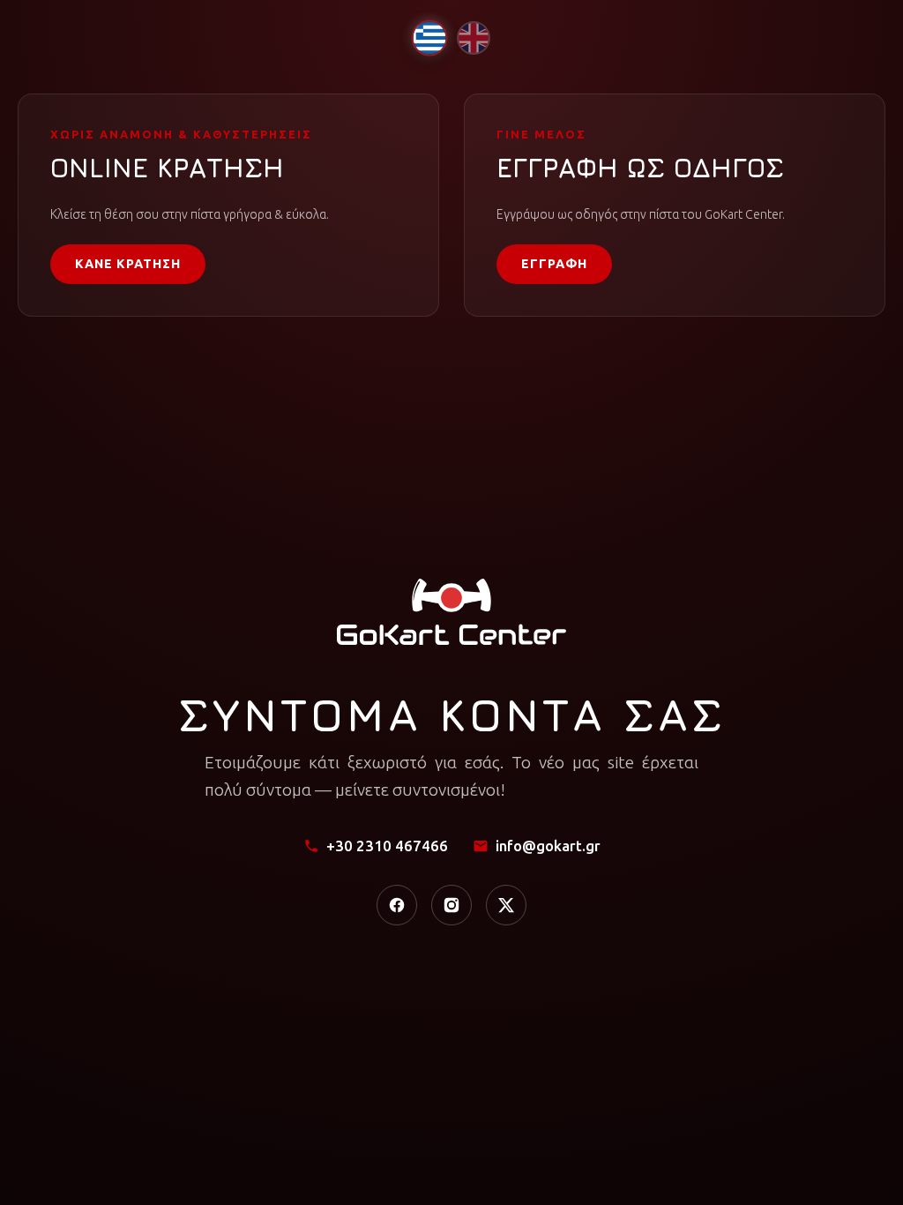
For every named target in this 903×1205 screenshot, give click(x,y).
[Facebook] (397, 905)
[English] (473, 38)
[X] (506, 905)
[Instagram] (451, 905)
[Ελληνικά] (429, 37)
